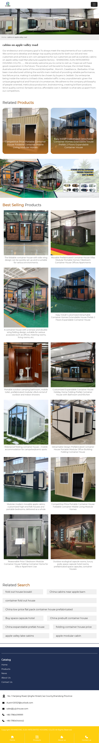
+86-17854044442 (15, 721)
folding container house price (74, 626)
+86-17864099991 (15, 715)
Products (37, 738)
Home (3, 37)
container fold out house (20, 600)
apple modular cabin (68, 635)
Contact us (86, 738)
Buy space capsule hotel (20, 618)
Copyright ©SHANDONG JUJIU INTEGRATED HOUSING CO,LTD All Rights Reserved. (36, 730)
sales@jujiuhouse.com (17, 709)
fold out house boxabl (18, 591)
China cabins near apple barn (67, 591)
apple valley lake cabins (19, 635)
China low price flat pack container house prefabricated (39, 609)
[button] (91, 130)
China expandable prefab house (24, 626)
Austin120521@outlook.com (20, 703)
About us (62, 738)
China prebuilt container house (69, 618)
